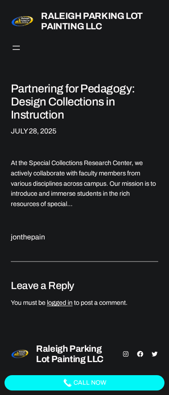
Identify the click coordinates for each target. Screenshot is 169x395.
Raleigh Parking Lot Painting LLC (91, 21)
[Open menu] (16, 47)
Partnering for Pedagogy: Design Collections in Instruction (73, 102)
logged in (60, 302)
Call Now (89, 382)
